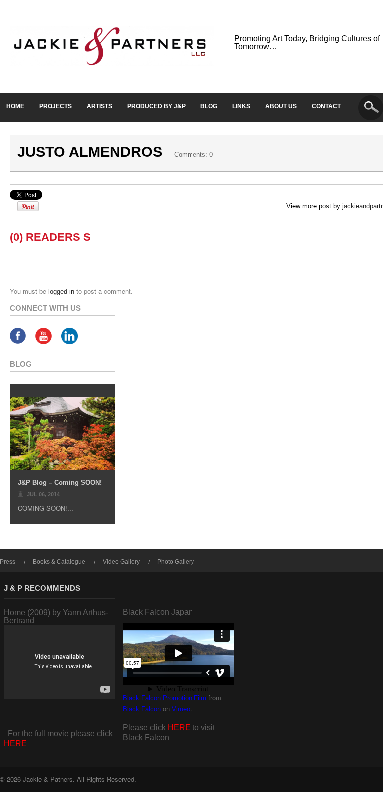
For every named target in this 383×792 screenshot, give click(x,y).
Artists (99, 106)
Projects (55, 106)
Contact (326, 106)
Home (15, 106)
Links (241, 106)
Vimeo (181, 709)
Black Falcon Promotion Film (164, 698)
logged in (61, 291)
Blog (208, 106)
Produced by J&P (156, 106)
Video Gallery (121, 561)
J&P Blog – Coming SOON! (60, 482)
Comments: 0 (193, 154)
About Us (281, 106)
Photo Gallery (175, 561)
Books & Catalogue (59, 561)
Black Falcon (142, 709)
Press (7, 561)
